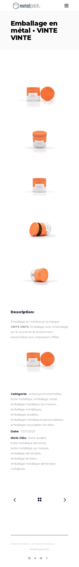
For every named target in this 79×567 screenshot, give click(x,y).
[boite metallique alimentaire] (39, 94)
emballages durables (24, 414)
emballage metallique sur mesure (33, 404)
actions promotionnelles (45, 394)
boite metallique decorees (28, 443)
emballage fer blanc (24, 458)
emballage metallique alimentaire (33, 463)
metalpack (18, 469)
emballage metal (45, 399)
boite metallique (22, 399)
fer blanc (49, 425)
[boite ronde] (39, 274)
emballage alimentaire (26, 453)
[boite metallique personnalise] (39, 139)
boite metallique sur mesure (30, 448)
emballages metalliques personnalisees (37, 419)
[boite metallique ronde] (39, 184)
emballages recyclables (26, 425)
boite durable (37, 438)
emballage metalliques (26, 409)
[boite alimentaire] (39, 229)
